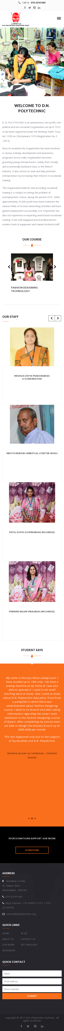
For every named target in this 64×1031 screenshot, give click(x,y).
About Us (8, 939)
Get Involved (29, 944)
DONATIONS (32, 850)
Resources (8, 950)
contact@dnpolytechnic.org (21, 913)
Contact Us (28, 939)
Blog (24, 933)
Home (5, 933)
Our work (8, 944)
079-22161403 (38, 2)
